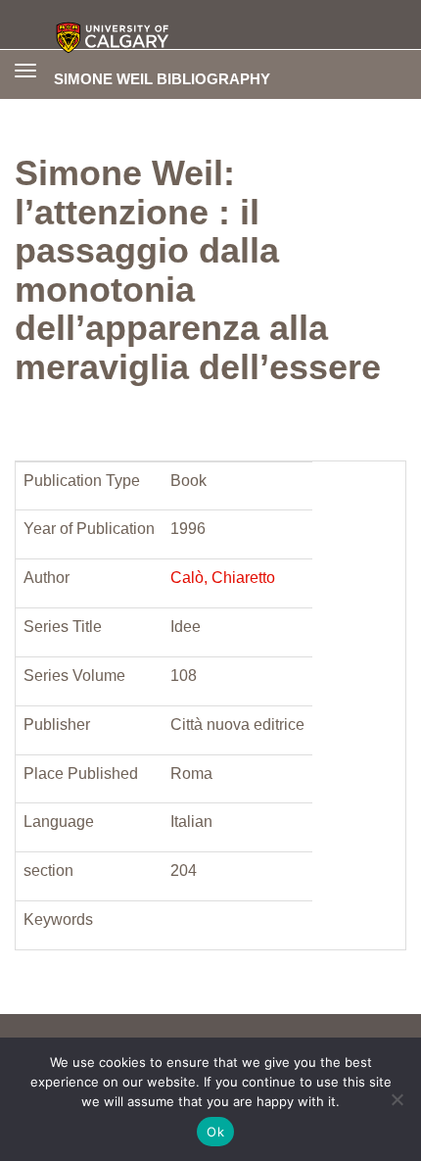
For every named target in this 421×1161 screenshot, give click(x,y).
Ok (215, 1131)
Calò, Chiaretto (222, 577)
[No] (396, 1099)
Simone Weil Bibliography (162, 78)
